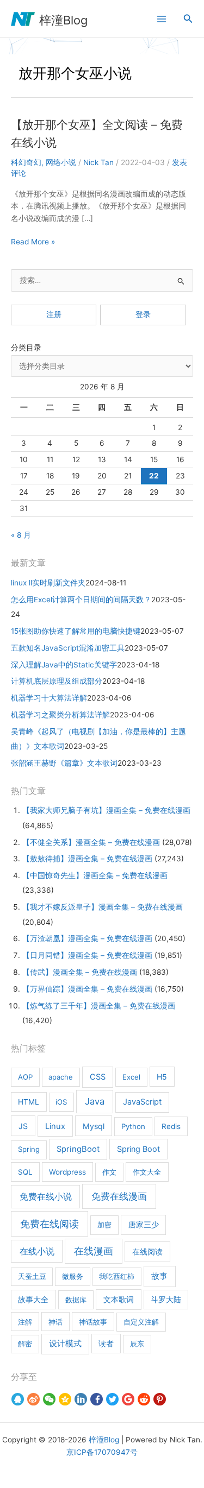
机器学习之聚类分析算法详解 (60, 714)
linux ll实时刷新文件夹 (48, 582)
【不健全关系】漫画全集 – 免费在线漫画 (91, 842)
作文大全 (147, 1172)
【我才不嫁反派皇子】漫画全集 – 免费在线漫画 (102, 907)
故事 (159, 1276)
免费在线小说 (46, 1196)
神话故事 (93, 1321)
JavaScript (142, 1102)
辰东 (137, 1343)
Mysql (93, 1126)
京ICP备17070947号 (102, 1452)
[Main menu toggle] (161, 19)
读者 (106, 1343)
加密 (104, 1224)
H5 (162, 1076)
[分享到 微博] (33, 1399)
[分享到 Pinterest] (159, 1399)
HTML (28, 1102)
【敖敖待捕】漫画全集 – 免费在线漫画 (87, 858)
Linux (55, 1126)
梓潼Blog (63, 20)
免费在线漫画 (119, 1196)
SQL (25, 1172)
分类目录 (26, 347)
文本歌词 (118, 1299)
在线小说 (37, 1251)
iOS (61, 1102)
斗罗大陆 (166, 1299)
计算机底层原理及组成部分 (56, 681)
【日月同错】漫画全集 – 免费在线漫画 (87, 955)
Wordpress (67, 1172)
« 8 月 (21, 535)
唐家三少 (143, 1224)
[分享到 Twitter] (112, 1399)
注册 (53, 314)
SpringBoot (78, 1149)
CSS (98, 1077)
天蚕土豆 (32, 1276)
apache (60, 1077)
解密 (25, 1343)
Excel (131, 1077)
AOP (25, 1077)
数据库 (75, 1299)
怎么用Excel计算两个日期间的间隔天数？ (81, 599)
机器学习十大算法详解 (49, 697)
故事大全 (33, 1299)
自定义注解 (141, 1321)
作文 (109, 1172)
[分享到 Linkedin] (81, 1399)
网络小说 (61, 162)
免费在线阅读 (49, 1224)
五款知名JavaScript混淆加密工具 (68, 648)
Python (133, 1126)
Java (94, 1101)
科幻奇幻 (26, 162)
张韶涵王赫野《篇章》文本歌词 (64, 763)
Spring (29, 1149)
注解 (25, 1321)
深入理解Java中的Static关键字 (64, 664)
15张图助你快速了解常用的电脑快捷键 (75, 631)
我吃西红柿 (116, 1276)
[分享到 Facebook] (96, 1399)
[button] (188, 19)
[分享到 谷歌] (128, 1399)
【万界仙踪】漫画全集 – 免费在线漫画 (87, 989)
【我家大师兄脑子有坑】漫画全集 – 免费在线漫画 (106, 810)
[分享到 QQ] (17, 1399)
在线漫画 (93, 1251)
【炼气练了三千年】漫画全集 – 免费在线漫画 (98, 1005)
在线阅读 (147, 1251)
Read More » (33, 242)
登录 (143, 314)
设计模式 (65, 1343)
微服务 (72, 1276)
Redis (171, 1126)
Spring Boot (138, 1148)
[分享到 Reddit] (144, 1399)
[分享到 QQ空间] (65, 1399)
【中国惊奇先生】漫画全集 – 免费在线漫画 (95, 875)
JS (23, 1126)
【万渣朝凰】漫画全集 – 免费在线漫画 (87, 938)
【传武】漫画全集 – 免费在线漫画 (79, 972)
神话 (55, 1321)
